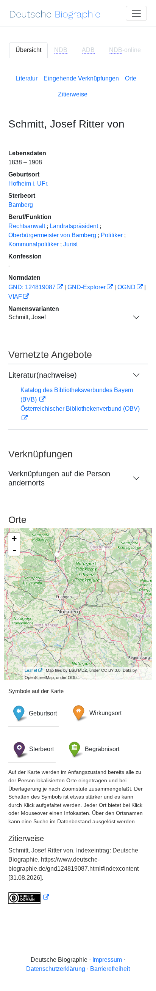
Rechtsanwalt (26, 226)
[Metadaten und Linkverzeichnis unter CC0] (28, 897)
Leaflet (31, 670)
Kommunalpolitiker (33, 244)
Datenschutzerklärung (55, 969)
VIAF (15, 296)
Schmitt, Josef (27, 317)
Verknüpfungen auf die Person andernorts (59, 478)
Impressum (107, 959)
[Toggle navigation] (136, 13)
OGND (126, 287)
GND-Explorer (86, 287)
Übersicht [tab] (28, 50)
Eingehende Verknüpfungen (81, 78)
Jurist (70, 244)
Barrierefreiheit (110, 969)
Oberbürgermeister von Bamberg (52, 235)
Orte (130, 78)
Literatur (26, 78)
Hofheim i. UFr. (28, 183)
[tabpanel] (78, 488)
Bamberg (20, 205)
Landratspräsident (74, 226)
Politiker (112, 235)
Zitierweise (72, 94)
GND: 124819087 (32, 287)
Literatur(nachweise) (42, 375)
